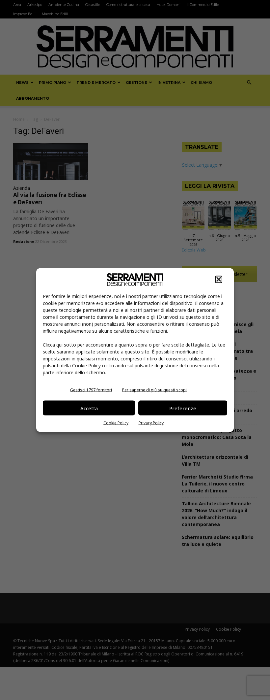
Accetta (89, 408)
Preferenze (182, 408)
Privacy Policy (151, 423)
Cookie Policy (115, 423)
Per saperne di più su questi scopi (154, 390)
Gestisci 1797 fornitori (91, 390)
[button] (218, 279)
